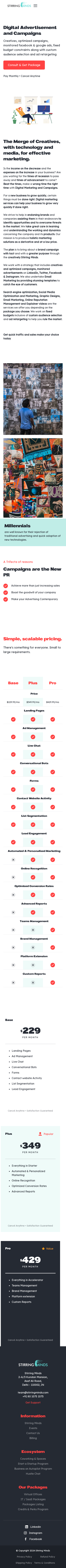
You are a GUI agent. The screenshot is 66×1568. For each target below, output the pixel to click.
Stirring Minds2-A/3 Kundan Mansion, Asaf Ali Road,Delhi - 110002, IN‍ (33, 1379)
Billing (33, 1438)
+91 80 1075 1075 (33, 1396)
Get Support (33, 1402)
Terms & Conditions (44, 1562)
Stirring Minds (33, 1423)
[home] (18, 5)
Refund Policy (47, 1556)
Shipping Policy (24, 1562)
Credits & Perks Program (33, 1509)
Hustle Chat (33, 1473)
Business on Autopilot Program (33, 1468)
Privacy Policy (24, 1556)
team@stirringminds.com (33, 1392)
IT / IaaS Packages (33, 1499)
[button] (34, 5)
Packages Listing (33, 1504)
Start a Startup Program (33, 1463)
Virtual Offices (33, 1494)
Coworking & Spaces (33, 1458)
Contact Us (33, 1433)
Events (33, 1428)
